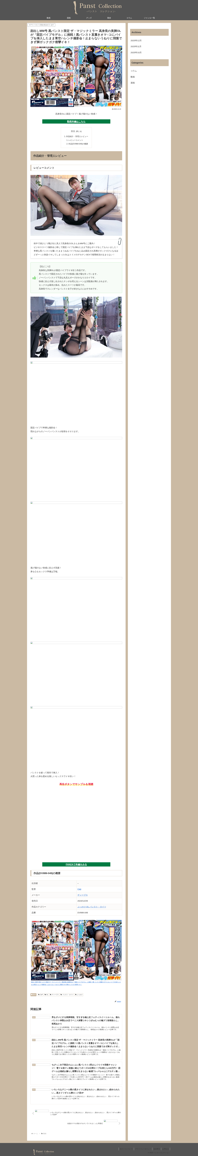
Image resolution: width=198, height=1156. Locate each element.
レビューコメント (75, 140)
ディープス (82, 895)
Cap (79, 889)
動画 (34, 994)
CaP (41, 994)
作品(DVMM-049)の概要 (78, 144)
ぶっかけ (81, 907)
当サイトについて (126, 1149)
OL (87, 907)
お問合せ (165, 1149)
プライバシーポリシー (143, 1149)
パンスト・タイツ (98, 907)
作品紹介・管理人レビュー (77, 136)
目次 (73, 131)
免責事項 (157, 1149)
